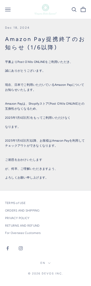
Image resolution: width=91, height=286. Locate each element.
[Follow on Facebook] (7, 248)
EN (43, 263)
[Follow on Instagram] (20, 248)
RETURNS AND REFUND (22, 225)
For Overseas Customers (23, 233)
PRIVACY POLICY (17, 218)
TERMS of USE (15, 203)
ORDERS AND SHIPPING (22, 210)
